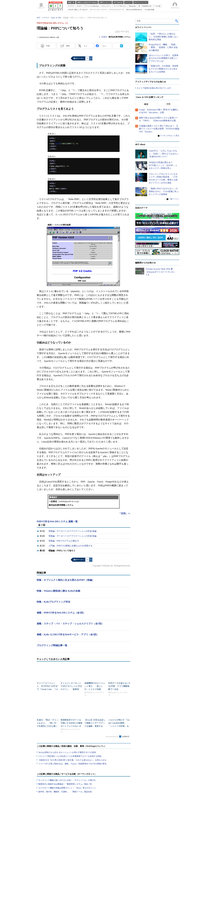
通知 (68, 46)
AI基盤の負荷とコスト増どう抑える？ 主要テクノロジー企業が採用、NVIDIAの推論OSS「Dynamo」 (159, 129)
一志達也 (103, 37)
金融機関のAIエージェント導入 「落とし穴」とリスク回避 (94, 686)
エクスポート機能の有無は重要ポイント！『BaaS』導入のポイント (67, 788)
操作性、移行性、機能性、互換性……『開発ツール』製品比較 (65, 792)
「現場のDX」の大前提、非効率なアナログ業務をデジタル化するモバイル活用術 (163, 69)
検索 (177, 21)
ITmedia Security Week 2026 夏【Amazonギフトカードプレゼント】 (160, 272)
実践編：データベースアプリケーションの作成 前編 (72, 536)
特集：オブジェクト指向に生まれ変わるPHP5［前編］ (65, 580)
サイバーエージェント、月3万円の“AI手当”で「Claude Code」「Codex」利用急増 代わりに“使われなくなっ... (47, 689)
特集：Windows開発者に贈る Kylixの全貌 (58, 591)
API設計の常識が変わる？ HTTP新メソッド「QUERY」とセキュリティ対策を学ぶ (163, 165)
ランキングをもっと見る (169, 136)
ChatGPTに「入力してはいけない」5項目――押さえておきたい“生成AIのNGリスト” (164, 154)
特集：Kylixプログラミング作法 (53, 601)
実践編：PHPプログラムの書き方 (63, 541)
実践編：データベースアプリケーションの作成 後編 (72, 531)
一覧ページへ (174, 199)
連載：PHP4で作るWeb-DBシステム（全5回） (61, 612)
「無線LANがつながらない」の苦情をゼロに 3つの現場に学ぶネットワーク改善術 (164, 191)
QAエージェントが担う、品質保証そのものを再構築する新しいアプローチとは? (163, 58)
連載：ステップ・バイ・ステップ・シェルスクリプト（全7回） (70, 623)
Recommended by (112, 736)
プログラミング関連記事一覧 (52, 645)
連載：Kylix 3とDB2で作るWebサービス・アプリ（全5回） (68, 634)
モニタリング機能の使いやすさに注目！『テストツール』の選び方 (67, 780)
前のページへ (78, 58)
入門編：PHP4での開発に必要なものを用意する (70, 546)
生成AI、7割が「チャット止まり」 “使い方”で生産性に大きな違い (47, 723)
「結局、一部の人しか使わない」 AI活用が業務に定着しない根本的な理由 (163, 37)
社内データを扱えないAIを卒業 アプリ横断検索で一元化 (119, 686)
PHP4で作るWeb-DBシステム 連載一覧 (57, 521)
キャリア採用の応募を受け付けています (154, 88)
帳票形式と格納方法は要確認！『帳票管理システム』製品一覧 (65, 784)
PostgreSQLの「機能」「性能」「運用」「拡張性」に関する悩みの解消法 (163, 47)
